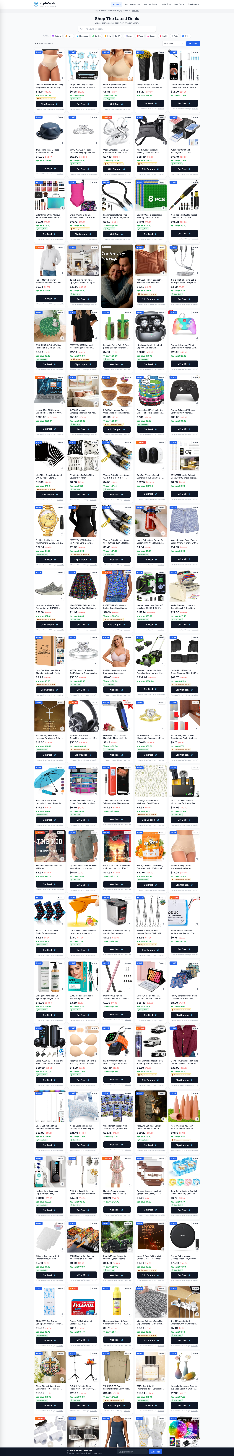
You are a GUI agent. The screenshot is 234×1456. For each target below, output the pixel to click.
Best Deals (179, 4)
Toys (141, 36)
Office (187, 36)
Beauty (152, 36)
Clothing (58, 36)
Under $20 (166, 4)
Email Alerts (193, 4)
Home (70, 36)
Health (164, 36)
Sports (129, 36)
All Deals (117, 4)
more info (135, 11)
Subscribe (155, 1452)
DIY (119, 36)
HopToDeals (47, 3)
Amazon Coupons (132, 4)
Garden (97, 36)
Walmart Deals (150, 4)
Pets (109, 36)
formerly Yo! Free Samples (47, 6)
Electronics (83, 36)
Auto (176, 36)
